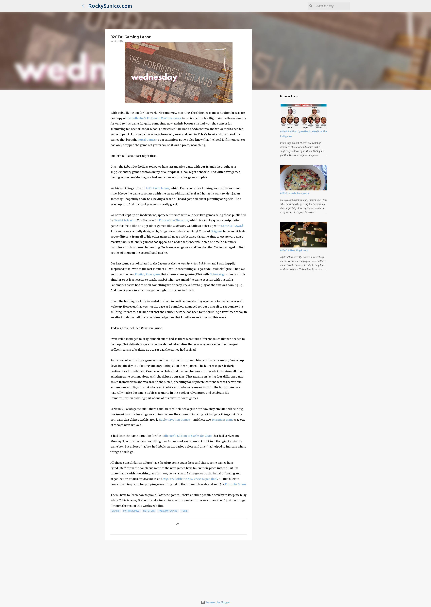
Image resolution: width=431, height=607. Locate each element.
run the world (131, 511)
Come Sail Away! (232, 225)
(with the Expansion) (190, 478)
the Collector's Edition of (154, 118)
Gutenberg (217, 274)
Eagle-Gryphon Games (174, 419)
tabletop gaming (167, 511)
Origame (216, 231)
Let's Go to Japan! (157, 188)
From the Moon (235, 484)
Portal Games (147, 139)
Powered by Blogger (217, 602)
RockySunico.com (110, 6)
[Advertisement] (179, 568)
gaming (115, 511)
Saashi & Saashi (124, 220)
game (147, 274)
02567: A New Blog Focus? (294, 250)
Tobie (184, 511)
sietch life (149, 511)
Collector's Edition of (186, 435)
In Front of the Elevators (171, 220)
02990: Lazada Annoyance (294, 193)
